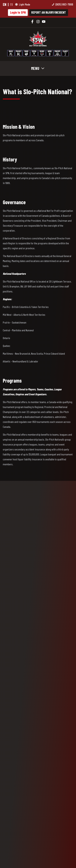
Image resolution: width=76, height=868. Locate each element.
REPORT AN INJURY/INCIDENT (48, 12)
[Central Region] (34, 53)
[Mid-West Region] (18, 53)
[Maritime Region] (57, 53)
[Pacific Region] (10, 53)
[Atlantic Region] (65, 53)
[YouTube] (43, 21)
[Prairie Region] (26, 53)
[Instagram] (38, 21)
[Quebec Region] (49, 53)
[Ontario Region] (41, 53)
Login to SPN (18, 12)
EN (4, 4)
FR (11, 4)
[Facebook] (32, 21)
